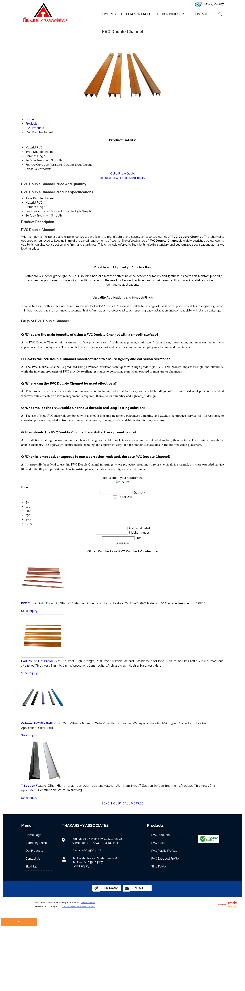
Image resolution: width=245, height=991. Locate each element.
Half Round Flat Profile (37, 661)
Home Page (108, 14)
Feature (30, 211)
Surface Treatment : (186, 603)
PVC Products (160, 835)
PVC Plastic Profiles (164, 850)
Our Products (173, 14)
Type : (177, 661)
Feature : (129, 603)
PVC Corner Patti (33, 603)
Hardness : (150, 665)
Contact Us (203, 14)
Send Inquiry (137, 178)
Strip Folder (158, 866)
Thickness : (53, 665)
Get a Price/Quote (122, 173)
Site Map (31, 866)
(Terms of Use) (88, 902)
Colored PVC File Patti (37, 723)
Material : (156, 603)
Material (30, 202)
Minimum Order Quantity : (93, 603)
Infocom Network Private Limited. (78, 906)
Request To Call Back (114, 178)
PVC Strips (158, 843)
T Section (28, 785)
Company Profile (139, 14)
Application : (105, 665)
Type (28, 198)
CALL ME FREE (133, 803)
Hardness (31, 207)
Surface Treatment (37, 215)
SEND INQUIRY (112, 803)
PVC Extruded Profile (165, 858)
